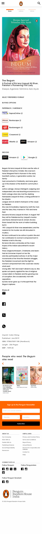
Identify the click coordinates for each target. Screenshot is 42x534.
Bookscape (14, 120)
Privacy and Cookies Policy (31, 437)
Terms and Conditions (29, 439)
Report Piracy (27, 442)
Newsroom (5, 450)
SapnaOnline (14, 113)
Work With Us (6, 439)
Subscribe (21, 424)
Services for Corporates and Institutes (31, 448)
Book (10, 11)
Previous (3, 364)
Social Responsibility (8, 448)
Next (39, 364)
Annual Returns (27, 445)
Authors (21, 11)
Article (32, 11)
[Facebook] (21, 302)
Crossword (13, 134)
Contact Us (26, 452)
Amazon (31, 142)
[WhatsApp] (21, 325)
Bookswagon (14, 127)
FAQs (24, 455)
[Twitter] (21, 314)
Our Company (6, 437)
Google (31, 157)
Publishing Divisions (8, 445)
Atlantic (12, 142)
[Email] (21, 292)
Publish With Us (6, 442)
